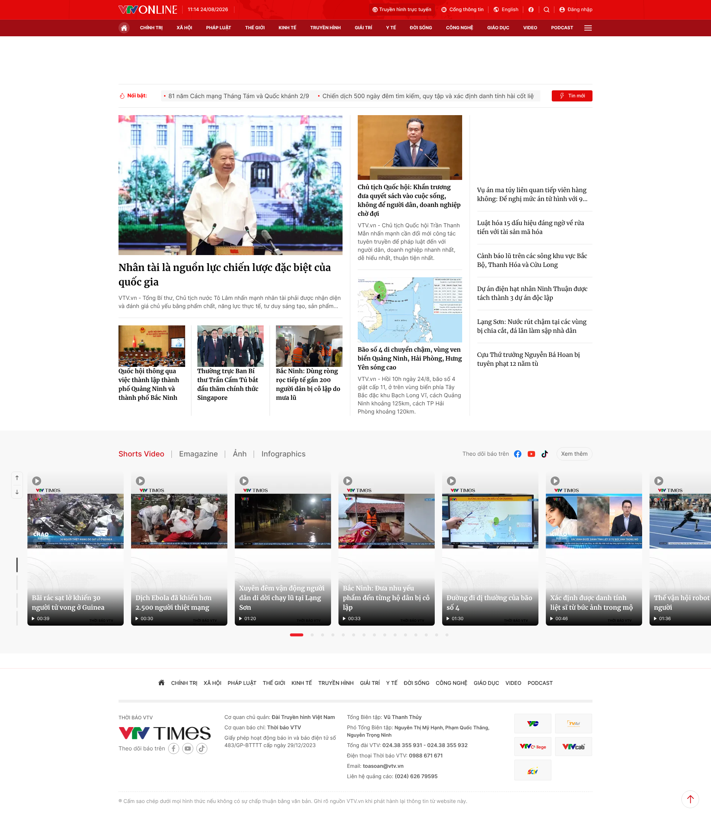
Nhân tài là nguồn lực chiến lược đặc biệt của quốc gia (224, 275)
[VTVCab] (573, 746)
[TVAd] (573, 723)
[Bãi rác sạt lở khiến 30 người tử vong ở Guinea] (75, 549)
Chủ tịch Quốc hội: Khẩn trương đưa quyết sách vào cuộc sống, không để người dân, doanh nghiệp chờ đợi (409, 201)
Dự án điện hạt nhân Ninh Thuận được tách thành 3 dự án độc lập (532, 293)
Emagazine (198, 453)
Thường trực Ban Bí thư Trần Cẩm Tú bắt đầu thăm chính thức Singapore (227, 385)
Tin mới (576, 96)
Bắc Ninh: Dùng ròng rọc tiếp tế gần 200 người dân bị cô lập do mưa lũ (308, 385)
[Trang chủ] (124, 27)
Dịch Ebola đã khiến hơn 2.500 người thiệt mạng (173, 603)
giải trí (363, 27)
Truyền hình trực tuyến (405, 10)
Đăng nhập (580, 10)
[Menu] (588, 28)
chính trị (151, 27)
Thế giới (255, 27)
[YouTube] (531, 454)
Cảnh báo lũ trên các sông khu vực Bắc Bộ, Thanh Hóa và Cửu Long (532, 260)
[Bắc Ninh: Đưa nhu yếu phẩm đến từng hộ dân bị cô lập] (386, 549)
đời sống (421, 27)
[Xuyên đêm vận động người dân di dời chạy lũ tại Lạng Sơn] (283, 549)
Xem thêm (574, 453)
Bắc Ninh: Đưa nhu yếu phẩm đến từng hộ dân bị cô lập (386, 598)
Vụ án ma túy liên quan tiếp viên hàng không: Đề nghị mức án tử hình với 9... (532, 195)
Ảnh (240, 453)
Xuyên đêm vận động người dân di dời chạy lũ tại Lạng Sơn (282, 598)
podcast (562, 27)
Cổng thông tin (467, 10)
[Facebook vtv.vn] (533, 9)
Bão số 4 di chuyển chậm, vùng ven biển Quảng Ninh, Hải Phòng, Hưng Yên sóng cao (410, 358)
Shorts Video (141, 453)
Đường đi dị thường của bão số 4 (489, 603)
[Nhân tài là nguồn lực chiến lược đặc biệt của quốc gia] (230, 185)
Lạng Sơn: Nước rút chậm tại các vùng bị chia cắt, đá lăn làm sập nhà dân (532, 326)
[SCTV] (532, 770)
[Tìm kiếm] (549, 9)
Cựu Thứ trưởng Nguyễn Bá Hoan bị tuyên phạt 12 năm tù (528, 359)
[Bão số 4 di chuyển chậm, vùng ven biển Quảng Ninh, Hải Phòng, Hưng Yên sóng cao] (410, 309)
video (530, 27)
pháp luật (218, 27)
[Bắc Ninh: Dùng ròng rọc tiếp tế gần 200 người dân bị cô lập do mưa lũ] (309, 346)
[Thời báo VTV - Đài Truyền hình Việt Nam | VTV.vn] (147, 10)
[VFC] (532, 723)
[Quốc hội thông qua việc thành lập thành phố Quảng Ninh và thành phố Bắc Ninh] (151, 346)
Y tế (391, 27)
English (510, 10)
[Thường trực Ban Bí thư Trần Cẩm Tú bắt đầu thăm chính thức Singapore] (230, 346)
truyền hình (325, 27)
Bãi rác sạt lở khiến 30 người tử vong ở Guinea (68, 603)
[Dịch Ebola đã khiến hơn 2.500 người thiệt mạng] (179, 549)
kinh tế (288, 27)
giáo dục (498, 27)
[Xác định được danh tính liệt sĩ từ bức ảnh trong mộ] (594, 549)
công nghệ (459, 27)
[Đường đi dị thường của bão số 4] (490, 549)
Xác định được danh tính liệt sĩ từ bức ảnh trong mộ (591, 603)
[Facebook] (518, 454)
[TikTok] (544, 454)
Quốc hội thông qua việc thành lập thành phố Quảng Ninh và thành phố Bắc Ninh (148, 385)
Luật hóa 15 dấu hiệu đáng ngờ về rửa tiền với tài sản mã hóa (530, 228)
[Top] (690, 799)
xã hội (184, 27)
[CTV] (532, 746)
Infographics (283, 453)
